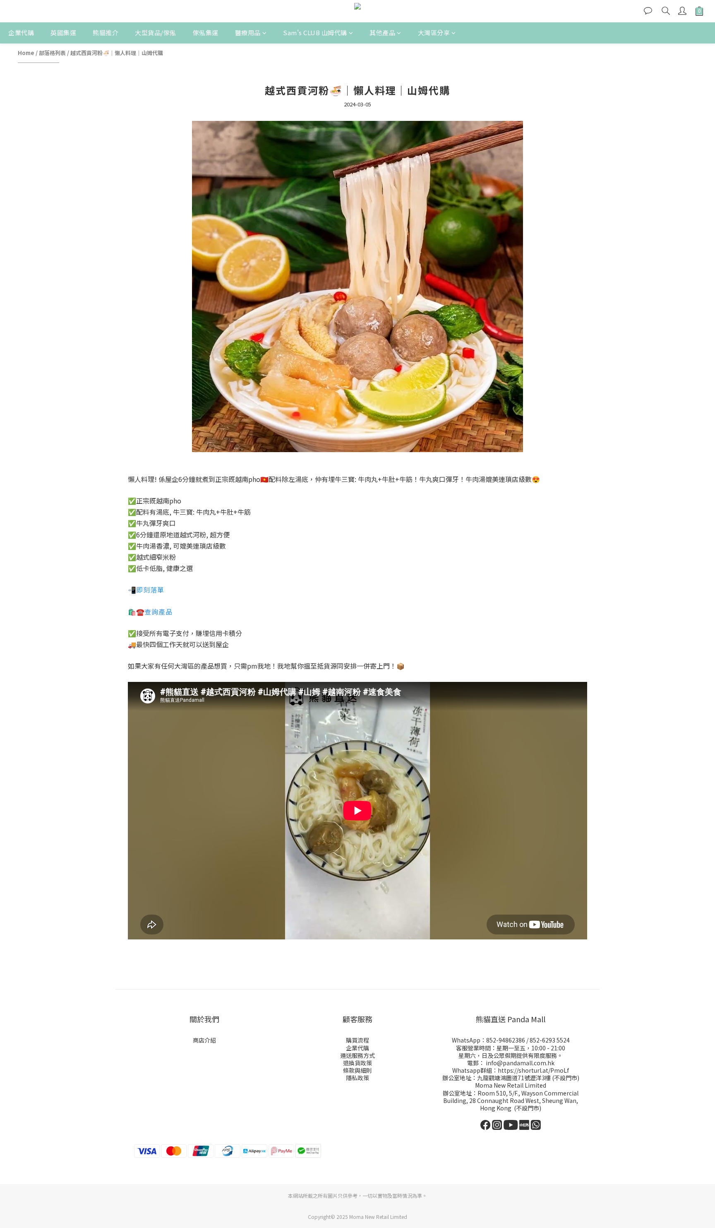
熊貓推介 (105, 32)
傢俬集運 (205, 32)
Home (26, 53)
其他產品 (382, 32)
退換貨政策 (357, 1063)
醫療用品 (248, 32)
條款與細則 (357, 1070)
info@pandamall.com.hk (520, 1063)
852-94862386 (505, 1040)
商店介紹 (204, 1040)
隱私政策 (357, 1078)
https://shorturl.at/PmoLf (533, 1070)
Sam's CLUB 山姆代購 (315, 32)
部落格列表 (52, 53)
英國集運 (63, 32)
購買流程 (357, 1040)
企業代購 (21, 32)
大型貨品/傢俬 (155, 32)
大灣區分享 (434, 32)
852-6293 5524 (550, 1040)
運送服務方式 (357, 1055)
